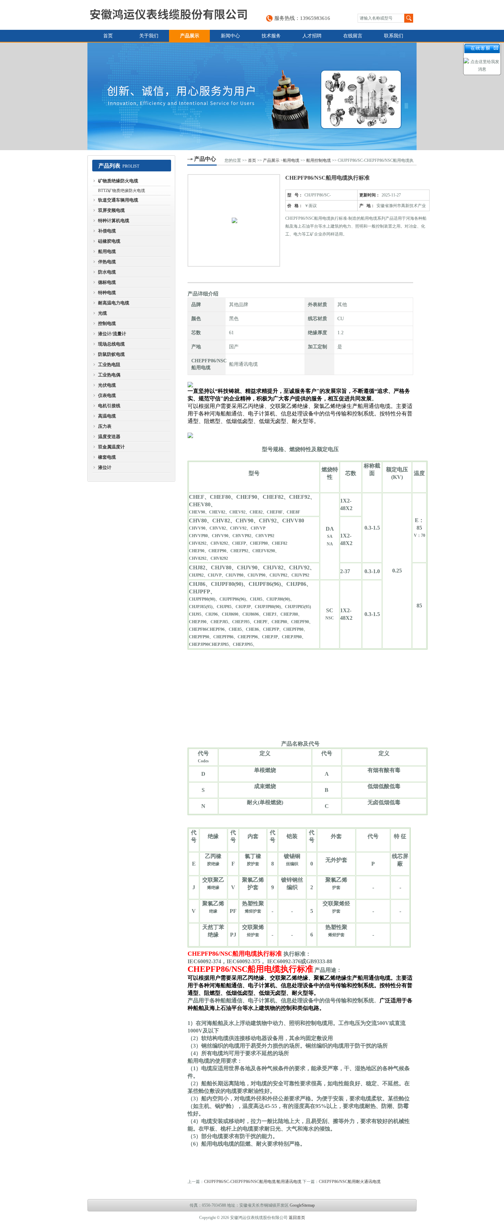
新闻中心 (230, 35)
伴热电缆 (107, 261)
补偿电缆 (107, 230)
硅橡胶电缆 (109, 241)
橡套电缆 (107, 457)
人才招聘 (312, 35)
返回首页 (297, 1217)
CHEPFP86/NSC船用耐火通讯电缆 (350, 1181)
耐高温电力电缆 (113, 302)
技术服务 (271, 35)
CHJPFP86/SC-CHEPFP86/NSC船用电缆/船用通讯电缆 (252, 1181)
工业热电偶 (109, 374)
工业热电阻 (109, 364)
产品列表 (109, 166)
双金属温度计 (111, 446)
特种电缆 (107, 292)
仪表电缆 (107, 395)
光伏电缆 (107, 385)
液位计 (104, 467)
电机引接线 (109, 405)
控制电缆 (107, 323)
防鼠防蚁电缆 (111, 354)
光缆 (102, 313)
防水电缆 (107, 272)
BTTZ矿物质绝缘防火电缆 (121, 190)
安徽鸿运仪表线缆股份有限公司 (168, 15)
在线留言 (352, 35)
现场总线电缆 (111, 344)
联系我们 (393, 35)
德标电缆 (107, 282)
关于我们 (148, 35)
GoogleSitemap (302, 1205)
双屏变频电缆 (111, 210)
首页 (108, 35)
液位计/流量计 (112, 333)
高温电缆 (107, 416)
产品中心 (205, 159)
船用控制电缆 (318, 160)
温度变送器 (109, 436)
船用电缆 (107, 251)
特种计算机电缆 (113, 220)
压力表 (104, 426)
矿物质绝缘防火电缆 (118, 180)
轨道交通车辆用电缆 (118, 200)
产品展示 (189, 35)
